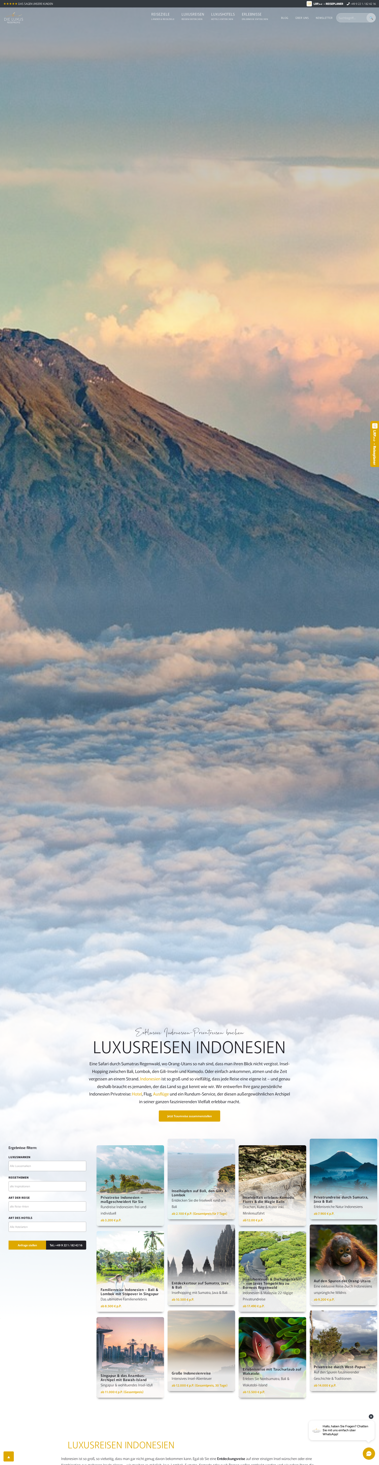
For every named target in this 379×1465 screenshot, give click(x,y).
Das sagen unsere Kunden (35, 4)
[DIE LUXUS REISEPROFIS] (13, 17)
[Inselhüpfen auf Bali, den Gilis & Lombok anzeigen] (201, 1179)
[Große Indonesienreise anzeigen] (201, 1351)
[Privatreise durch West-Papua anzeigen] (343, 1351)
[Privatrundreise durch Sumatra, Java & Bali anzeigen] (343, 1179)
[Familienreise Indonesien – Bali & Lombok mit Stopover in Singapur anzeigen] (130, 1271)
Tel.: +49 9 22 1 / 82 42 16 (66, 1245)
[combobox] (47, 1166)
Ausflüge (161, 1094)
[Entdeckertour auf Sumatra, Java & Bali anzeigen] (201, 1265)
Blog (284, 18)
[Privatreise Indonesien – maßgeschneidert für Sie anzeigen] (130, 1185)
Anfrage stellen (27, 1245)
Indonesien (150, 1079)
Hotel (137, 1094)
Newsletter (324, 18)
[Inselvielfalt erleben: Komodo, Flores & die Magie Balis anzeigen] (272, 1185)
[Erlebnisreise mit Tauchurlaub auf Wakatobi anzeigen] (272, 1357)
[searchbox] (47, 1165)
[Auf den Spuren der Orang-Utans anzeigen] (343, 1265)
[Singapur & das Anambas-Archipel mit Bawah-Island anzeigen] (130, 1357)
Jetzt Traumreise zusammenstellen (189, 1116)
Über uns (302, 18)
